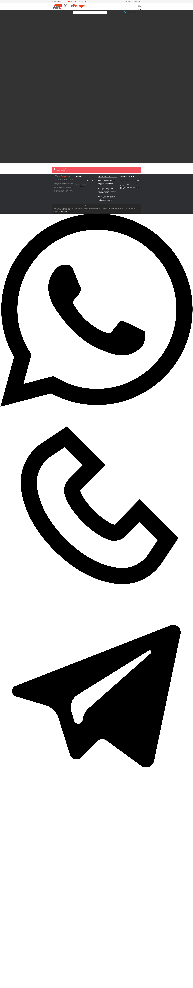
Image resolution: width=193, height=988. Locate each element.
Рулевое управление (56, 35)
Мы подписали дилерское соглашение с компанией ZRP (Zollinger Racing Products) (106, 200)
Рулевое (54, 61)
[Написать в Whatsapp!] (96, 310)
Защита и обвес (55, 19)
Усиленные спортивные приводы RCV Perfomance (105, 184)
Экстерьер (54, 34)
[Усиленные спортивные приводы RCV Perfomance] (107, 181)
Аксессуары (55, 72)
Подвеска (54, 22)
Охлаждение (55, 30)
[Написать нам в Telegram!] (82, 1)
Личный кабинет (137, 1)
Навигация (54, 73)
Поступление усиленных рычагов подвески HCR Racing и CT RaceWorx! (107, 192)
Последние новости (104, 176)
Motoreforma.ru (64, 211)
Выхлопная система (56, 28)
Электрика (54, 64)
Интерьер (54, 26)
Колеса (53, 43)
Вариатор (54, 50)
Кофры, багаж (55, 41)
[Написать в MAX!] (96, 891)
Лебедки (54, 39)
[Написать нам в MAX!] (85, 1)
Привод (54, 52)
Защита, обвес (55, 65)
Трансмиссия (55, 60)
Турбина (54, 42)
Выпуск (54, 83)
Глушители (54, 68)
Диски (53, 80)
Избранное (127, 1)
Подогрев (54, 113)
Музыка (54, 38)
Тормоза (54, 24)
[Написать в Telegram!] (96, 697)
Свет (53, 32)
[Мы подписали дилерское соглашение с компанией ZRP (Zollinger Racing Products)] (107, 197)
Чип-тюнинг (55, 109)
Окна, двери (54, 20)
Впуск (53, 27)
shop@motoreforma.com (58, 1)
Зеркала (54, 23)
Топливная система (56, 31)
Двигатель (54, 76)
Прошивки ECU (55, 45)
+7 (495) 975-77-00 (71, 1)
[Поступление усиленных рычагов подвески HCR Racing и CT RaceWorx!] (107, 189)
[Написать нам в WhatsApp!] (79, 1)
